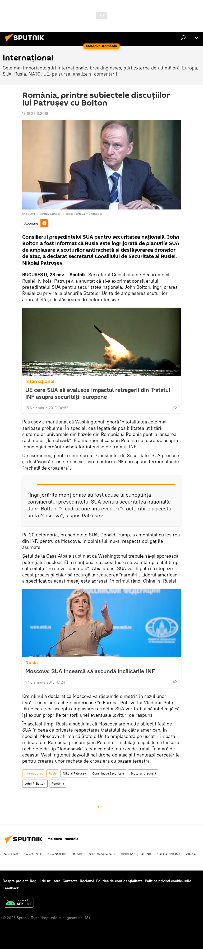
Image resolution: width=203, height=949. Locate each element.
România (58, 783)
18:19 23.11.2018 (35, 113)
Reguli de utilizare (45, 880)
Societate (33, 853)
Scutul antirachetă (143, 773)
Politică (10, 853)
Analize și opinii (136, 853)
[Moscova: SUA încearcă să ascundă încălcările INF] (101, 623)
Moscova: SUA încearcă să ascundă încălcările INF (90, 671)
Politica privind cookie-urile (168, 880)
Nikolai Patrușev (74, 773)
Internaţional (39, 381)
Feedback (11, 888)
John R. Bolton (35, 783)
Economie (56, 853)
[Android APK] (19, 903)
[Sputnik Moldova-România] (26, 42)
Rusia (31, 662)
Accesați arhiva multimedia (82, 214)
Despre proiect (15, 880)
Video (191, 853)
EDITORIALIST (168, 853)
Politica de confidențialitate (119, 880)
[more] (174, 407)
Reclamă (87, 880)
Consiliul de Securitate (108, 773)
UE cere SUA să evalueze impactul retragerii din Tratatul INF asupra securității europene (97, 393)
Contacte (70, 880)
